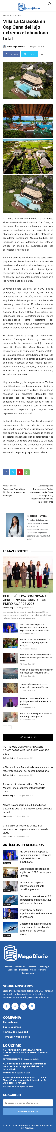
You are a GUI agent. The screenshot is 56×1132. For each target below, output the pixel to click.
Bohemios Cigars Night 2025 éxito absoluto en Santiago (14, 492)
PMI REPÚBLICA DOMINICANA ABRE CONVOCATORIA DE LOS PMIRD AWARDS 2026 (24, 600)
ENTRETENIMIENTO (11, 1059)
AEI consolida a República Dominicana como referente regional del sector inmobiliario (34, 627)
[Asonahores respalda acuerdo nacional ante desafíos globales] (10, 886)
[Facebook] (6, 472)
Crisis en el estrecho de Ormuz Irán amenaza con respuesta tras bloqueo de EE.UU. (25, 829)
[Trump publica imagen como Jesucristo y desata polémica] (10, 688)
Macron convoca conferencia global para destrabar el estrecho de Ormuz (35, 701)
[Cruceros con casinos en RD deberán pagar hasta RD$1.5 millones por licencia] (10, 900)
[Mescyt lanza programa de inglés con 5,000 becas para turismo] (10, 872)
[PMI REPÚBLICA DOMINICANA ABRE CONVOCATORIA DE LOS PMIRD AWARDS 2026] (28, 574)
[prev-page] (5, 727)
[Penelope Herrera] (5, 46)
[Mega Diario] (29, 6)
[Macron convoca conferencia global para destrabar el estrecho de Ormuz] (10, 702)
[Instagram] (15, 1006)
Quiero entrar (26, 1111)
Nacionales (8, 1087)
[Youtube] (31, 1006)
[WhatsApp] (27, 472)
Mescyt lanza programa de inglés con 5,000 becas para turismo (35, 872)
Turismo (17, 15)
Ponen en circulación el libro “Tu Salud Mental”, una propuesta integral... (35, 642)
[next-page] (9, 727)
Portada (7, 15)
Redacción (7, 816)
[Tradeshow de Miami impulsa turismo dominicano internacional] (10, 913)
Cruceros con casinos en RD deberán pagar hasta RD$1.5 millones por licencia (35, 900)
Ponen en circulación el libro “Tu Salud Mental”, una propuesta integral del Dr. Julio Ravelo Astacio (25, 1080)
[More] (42, 54)
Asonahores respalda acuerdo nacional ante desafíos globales (32, 886)
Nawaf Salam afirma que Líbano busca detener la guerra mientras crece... (36, 657)
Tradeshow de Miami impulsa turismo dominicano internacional (36, 913)
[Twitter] (13, 472)
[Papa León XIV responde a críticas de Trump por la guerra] (10, 717)
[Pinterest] (20, 472)
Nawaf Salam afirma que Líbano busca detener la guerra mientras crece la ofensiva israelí (27, 808)
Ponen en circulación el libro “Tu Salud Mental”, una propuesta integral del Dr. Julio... (24, 788)
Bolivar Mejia (9, 608)
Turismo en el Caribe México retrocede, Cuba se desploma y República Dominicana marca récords (41, 495)
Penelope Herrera (17, 46)
